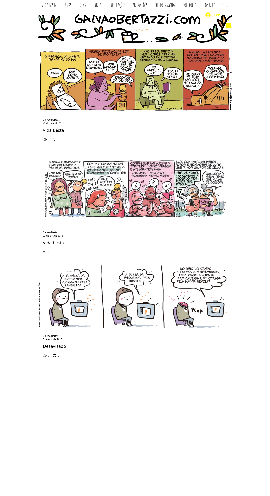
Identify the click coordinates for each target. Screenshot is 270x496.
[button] (228, 24)
